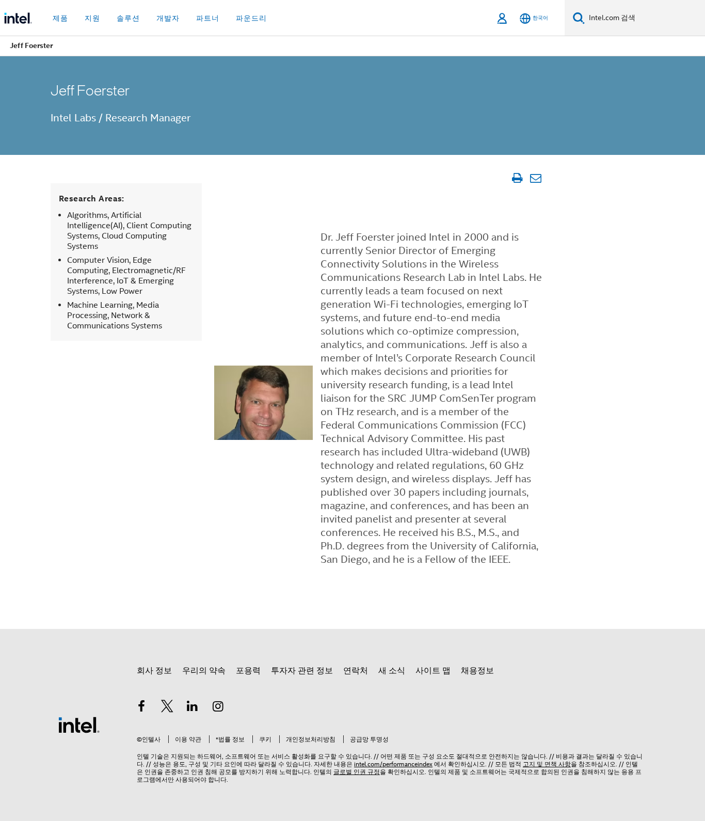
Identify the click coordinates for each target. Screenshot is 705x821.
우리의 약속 (204, 671)
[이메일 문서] (535, 178)
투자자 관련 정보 (302, 671)
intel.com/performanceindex (393, 764)
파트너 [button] (207, 18)
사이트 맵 (433, 671)
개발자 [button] (168, 18)
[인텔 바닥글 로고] (79, 724)
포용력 (248, 671)
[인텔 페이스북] (141, 708)
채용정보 (477, 671)
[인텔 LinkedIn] (192, 708)
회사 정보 (154, 671)
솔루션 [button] (128, 18)
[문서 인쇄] (517, 178)
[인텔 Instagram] (218, 708)
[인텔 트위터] (167, 708)
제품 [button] (60, 18)
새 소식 (391, 671)
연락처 (355, 671)
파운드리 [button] (251, 18)
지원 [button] (92, 18)
